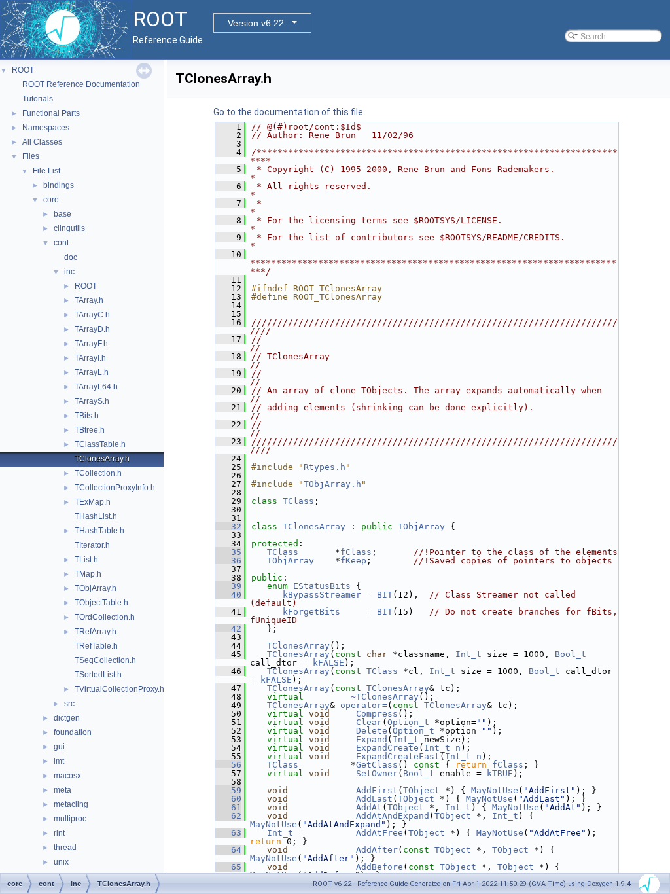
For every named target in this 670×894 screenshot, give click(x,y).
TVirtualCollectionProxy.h (119, 689)
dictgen (67, 718)
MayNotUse (494, 790)
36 (228, 560)
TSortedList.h (98, 674)
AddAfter (377, 850)
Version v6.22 (256, 23)
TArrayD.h (92, 329)
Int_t (468, 654)
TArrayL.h (92, 372)
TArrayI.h (90, 358)
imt (59, 761)
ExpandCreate (387, 748)
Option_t (408, 722)
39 (228, 586)
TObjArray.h (95, 588)
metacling (71, 804)
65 (228, 867)
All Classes (42, 142)
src (69, 703)
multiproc (70, 818)
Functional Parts (51, 113)
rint (59, 833)
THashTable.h (99, 530)
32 (228, 526)
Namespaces (45, 127)
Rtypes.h (324, 467)
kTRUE (500, 773)
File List (46, 170)
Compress (377, 714)
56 (228, 765)
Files (30, 156)
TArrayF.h (91, 343)
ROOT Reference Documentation (81, 84)
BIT (385, 594)
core (51, 199)
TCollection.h (98, 473)
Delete (371, 731)
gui (59, 746)
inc (69, 271)
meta (62, 790)
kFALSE (328, 663)
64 (228, 850)
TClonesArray (314, 526)
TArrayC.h (92, 314)
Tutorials (37, 98)
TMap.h (88, 574)
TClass (298, 501)
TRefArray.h (95, 631)
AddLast (374, 799)
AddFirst (377, 790)
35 (228, 552)
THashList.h (96, 516)
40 (228, 594)
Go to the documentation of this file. (289, 112)
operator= (363, 705)
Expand (371, 739)
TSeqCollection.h (105, 660)
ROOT (23, 70)
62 (228, 816)
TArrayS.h (92, 401)
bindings (58, 185)
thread (65, 847)
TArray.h (89, 300)
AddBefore (379, 867)
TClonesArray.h (102, 458)
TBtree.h (90, 430)
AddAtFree (379, 833)
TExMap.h (93, 502)
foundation (73, 732)
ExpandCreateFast (398, 756)
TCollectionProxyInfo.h (115, 487)
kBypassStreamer (322, 594)
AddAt (369, 807)
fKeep (353, 560)
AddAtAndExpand (392, 816)
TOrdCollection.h (105, 617)
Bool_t (570, 654)
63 (228, 833)
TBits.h (87, 415)
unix (61, 862)
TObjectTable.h (101, 602)
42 (228, 629)
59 (228, 790)
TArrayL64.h (96, 386)
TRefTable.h (96, 646)
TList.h (86, 559)
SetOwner (377, 773)
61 (228, 807)
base (62, 214)
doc (70, 257)
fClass (356, 552)
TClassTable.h (100, 444)
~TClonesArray (385, 697)
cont (61, 242)
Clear (369, 722)
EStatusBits (322, 586)
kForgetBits (311, 612)
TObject (421, 790)
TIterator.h (92, 545)
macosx (67, 775)
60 (228, 799)
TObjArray (421, 526)
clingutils (69, 228)
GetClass (377, 765)
